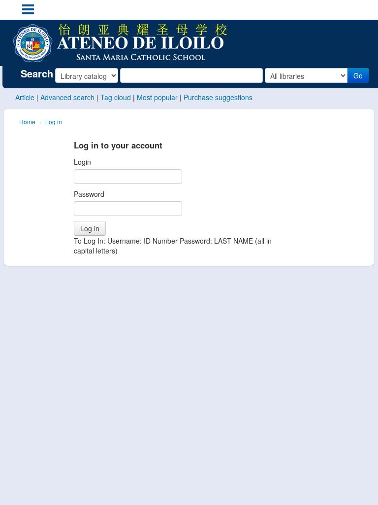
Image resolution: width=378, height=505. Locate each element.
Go (358, 75)
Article (24, 97)
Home (27, 121)
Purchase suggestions (218, 97)
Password (89, 194)
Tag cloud (115, 97)
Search (37, 73)
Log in (53, 121)
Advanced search (67, 97)
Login (82, 162)
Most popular (157, 97)
